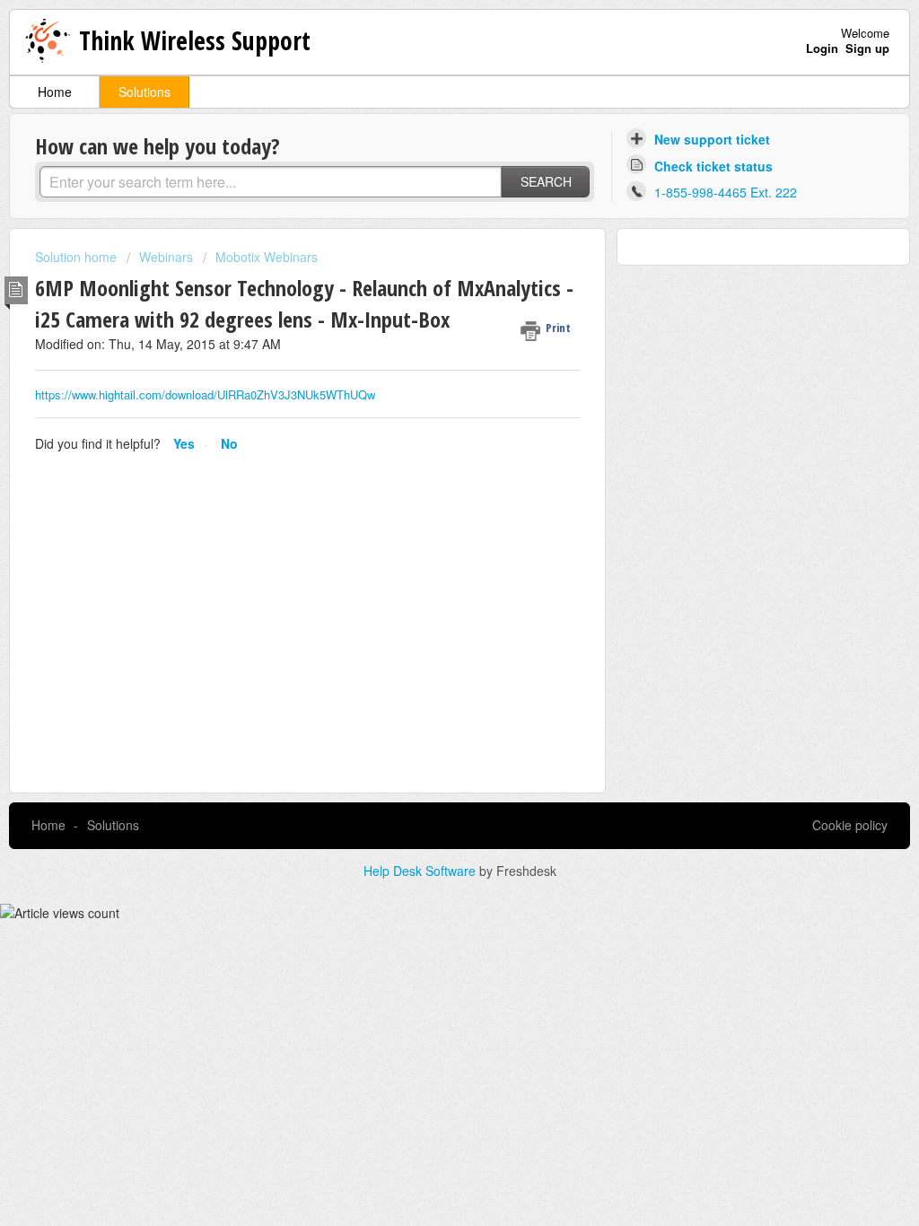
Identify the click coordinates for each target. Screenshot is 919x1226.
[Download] (426, 381)
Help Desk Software (421, 871)
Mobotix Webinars (266, 257)
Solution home (77, 257)
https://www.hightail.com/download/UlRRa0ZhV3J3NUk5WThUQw (205, 394)
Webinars (166, 257)
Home (55, 92)
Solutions (144, 92)
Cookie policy (850, 825)
